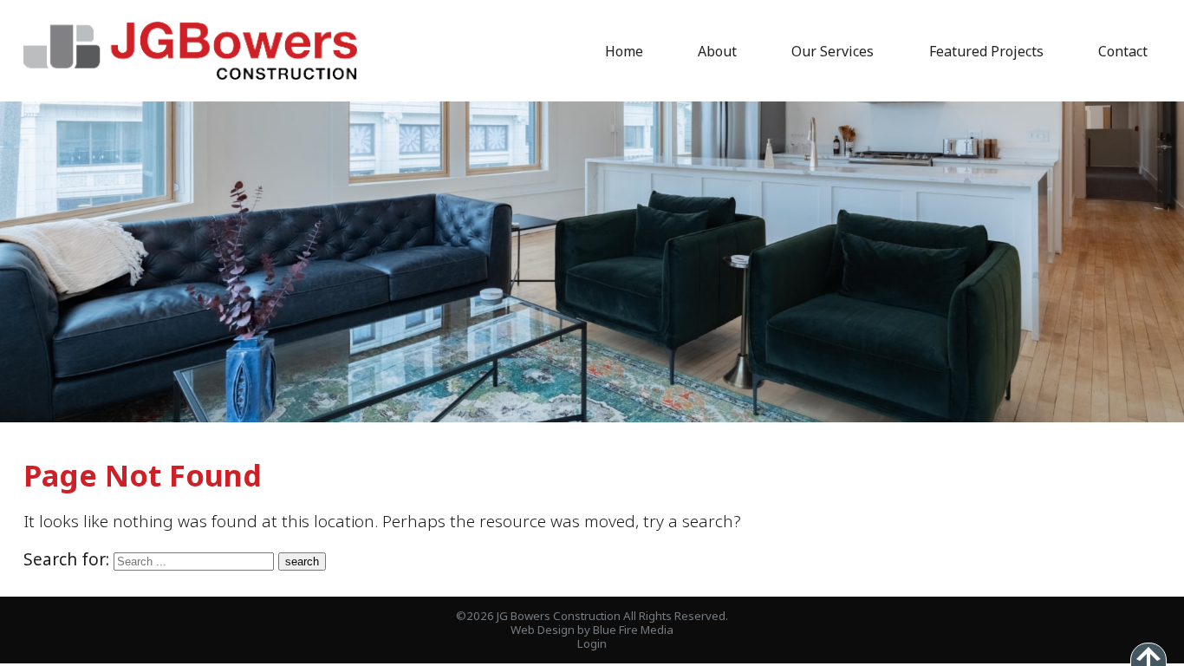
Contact (1123, 51)
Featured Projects (986, 51)
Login (592, 643)
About (717, 51)
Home (624, 51)
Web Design (543, 629)
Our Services (832, 51)
